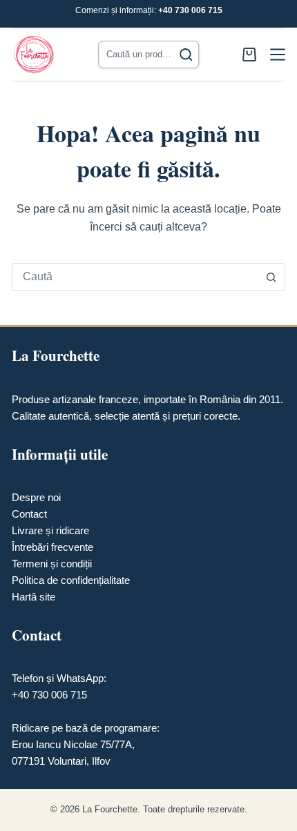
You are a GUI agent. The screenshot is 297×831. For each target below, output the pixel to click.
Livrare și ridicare (50, 530)
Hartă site (33, 597)
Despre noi (36, 497)
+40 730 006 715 (190, 10)
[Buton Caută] (271, 277)
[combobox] (135, 277)
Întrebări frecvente (52, 547)
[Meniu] (277, 54)
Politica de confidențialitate (71, 580)
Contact (29, 514)
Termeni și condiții (52, 563)
